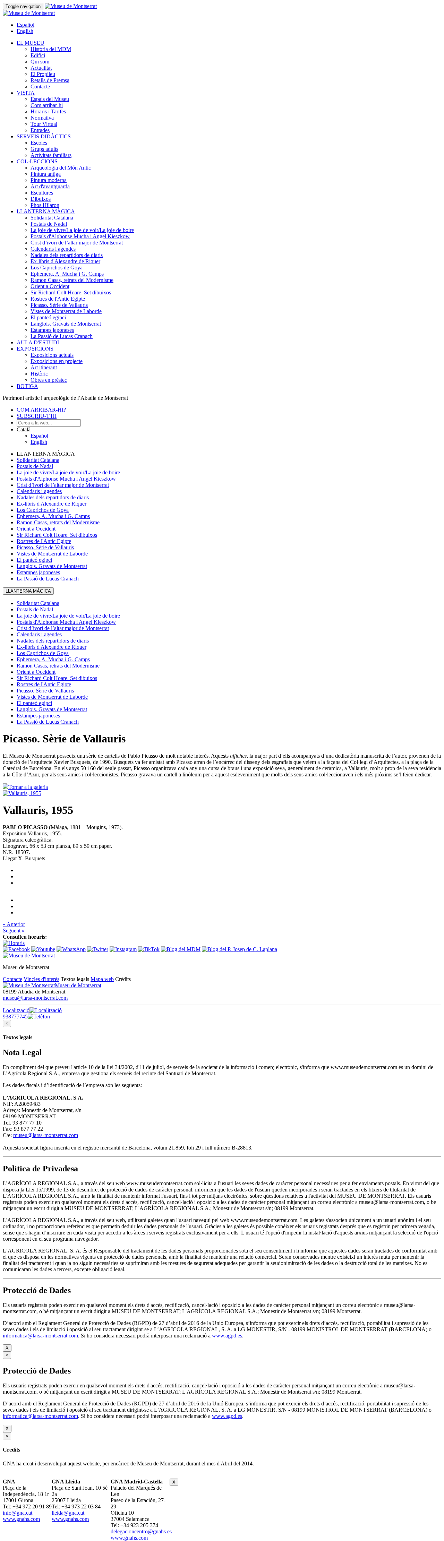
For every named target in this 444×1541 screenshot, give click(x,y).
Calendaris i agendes (53, 249)
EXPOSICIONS (35, 349)
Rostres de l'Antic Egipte (58, 299)
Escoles (39, 143)
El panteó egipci (48, 317)
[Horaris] (14, 943)
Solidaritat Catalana (52, 218)
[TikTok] (149, 949)
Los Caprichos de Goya (57, 267)
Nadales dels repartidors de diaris (67, 255)
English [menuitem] (25, 31)
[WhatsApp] (71, 949)
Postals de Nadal (49, 224)
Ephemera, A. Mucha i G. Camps (67, 274)
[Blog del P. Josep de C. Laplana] (239, 949)
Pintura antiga (46, 174)
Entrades (40, 130)
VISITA (26, 93)
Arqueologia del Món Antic (61, 168)
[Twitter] (97, 949)
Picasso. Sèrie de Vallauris (59, 305)
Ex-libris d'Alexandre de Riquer (65, 261)
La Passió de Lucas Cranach (62, 336)
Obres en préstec (49, 380)
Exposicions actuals (52, 355)
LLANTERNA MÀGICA (46, 211)
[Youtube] (43, 949)
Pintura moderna (49, 180)
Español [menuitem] (25, 25)
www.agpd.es (227, 1335)
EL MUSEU (30, 43)
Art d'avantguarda (50, 186)
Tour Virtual (44, 124)
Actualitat (41, 68)
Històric (39, 374)
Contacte (40, 86)
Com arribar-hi (47, 105)
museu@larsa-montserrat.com (35, 998)
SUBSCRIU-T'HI (37, 416)
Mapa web (102, 979)
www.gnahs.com (21, 1519)
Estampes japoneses (52, 330)
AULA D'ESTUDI (38, 342)
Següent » (14, 930)
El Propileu (43, 74)
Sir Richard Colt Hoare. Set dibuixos (71, 292)
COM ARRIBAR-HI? (41, 410)
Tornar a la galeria (28, 787)
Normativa (42, 118)
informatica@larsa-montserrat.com (40, 1335)
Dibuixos (41, 199)
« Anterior (14, 924)
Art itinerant (44, 367)
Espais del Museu (50, 99)
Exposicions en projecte (57, 361)
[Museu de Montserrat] (29, 955)
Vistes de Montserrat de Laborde (66, 311)
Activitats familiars (51, 155)
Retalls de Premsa (50, 80)
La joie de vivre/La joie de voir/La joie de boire (82, 230)
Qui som (40, 61)
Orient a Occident (50, 286)
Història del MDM (51, 49)
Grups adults (44, 149)
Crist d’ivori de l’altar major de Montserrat (77, 243)
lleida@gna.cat (68, 1513)
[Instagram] (123, 949)
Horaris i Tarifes (48, 111)
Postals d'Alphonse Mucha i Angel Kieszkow (80, 236)
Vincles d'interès (41, 979)
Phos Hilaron (45, 205)
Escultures (42, 193)
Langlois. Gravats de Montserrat (66, 324)
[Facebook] (16, 949)
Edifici (38, 55)
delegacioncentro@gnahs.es (141, 1531)
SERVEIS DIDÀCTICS (44, 136)
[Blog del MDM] (180, 949)
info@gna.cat (17, 1513)
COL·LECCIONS (37, 161)
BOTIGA (27, 386)
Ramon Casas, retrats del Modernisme (72, 280)
